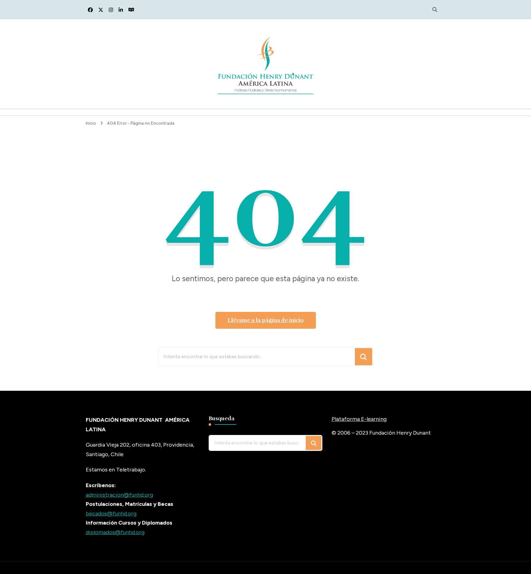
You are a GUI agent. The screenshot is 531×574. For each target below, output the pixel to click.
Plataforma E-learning (359, 419)
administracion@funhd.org (119, 494)
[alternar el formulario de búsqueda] (434, 9)
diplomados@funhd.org (115, 532)
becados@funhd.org (111, 513)
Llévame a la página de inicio (266, 320)
